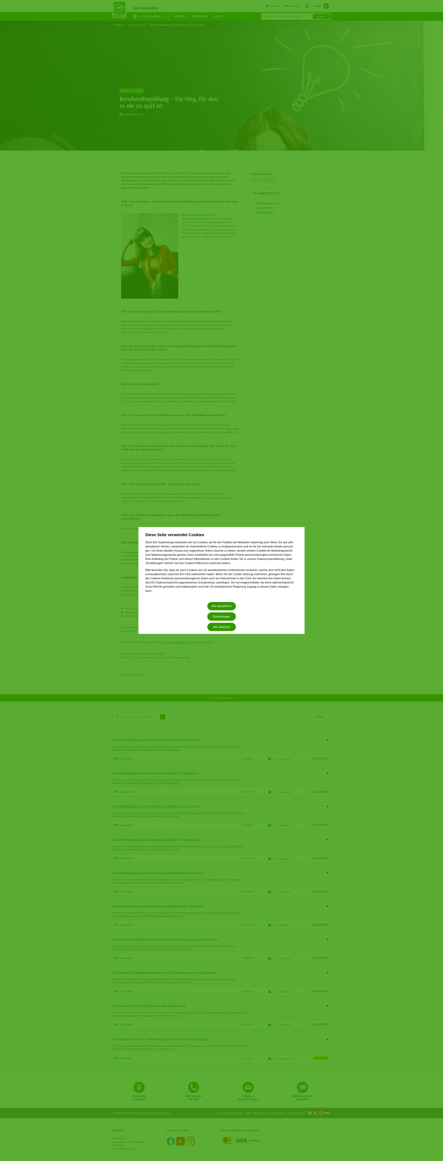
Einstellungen (221, 616)
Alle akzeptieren (222, 606)
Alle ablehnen (221, 627)
